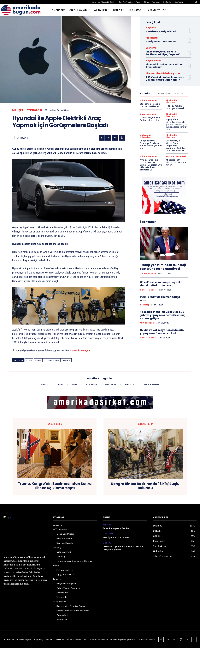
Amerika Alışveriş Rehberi (161, 31)
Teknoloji (34, 110)
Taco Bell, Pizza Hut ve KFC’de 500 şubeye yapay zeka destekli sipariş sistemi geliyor (162, 315)
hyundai (66, 360)
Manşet (138, 2)
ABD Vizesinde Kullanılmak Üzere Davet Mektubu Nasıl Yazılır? (165, 78)
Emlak (117, 9)
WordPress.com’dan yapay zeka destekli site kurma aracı (161, 283)
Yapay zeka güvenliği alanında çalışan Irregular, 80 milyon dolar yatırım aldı (176, 124)
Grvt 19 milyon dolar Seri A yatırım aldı (150, 119)
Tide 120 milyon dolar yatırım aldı (175, 107)
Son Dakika (167, 2)
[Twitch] (180, 639)
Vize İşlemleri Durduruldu (161, 41)
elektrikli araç (52, 360)
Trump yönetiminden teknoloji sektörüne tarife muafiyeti (163, 267)
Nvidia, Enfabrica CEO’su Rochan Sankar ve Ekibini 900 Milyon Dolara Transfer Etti (151, 164)
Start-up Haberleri (176, 156)
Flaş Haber (156, 2)
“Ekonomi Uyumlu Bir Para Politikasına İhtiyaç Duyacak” (163, 53)
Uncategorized (148, 114)
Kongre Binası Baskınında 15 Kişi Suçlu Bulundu (145, 486)
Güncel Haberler (148, 100)
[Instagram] (195, 2)
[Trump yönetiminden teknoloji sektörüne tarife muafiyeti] (164, 243)
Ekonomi (151, 48)
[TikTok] (174, 639)
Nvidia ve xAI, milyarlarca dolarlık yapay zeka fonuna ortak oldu (162, 331)
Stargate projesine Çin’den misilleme (150, 105)
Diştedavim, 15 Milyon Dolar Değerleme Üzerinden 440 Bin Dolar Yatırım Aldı (175, 145)
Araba (38, 360)
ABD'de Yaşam (164, 93)
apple (29, 360)
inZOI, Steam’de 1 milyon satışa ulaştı (160, 298)
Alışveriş (100, 9)
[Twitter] (108, 138)
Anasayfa (58, 9)
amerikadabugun (81, 350)
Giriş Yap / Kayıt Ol (126, 2)
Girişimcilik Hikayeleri (171, 101)
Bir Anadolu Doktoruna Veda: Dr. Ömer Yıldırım (164, 66)
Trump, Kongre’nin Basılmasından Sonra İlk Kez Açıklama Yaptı (55, 486)
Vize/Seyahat (157, 9)
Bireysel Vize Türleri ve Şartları (164, 73)
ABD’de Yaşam (78, 9)
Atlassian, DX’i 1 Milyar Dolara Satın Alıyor (176, 162)
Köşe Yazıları (179, 2)
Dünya (146, 2)
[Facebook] (191, 2)
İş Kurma (135, 9)
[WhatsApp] (122, 138)
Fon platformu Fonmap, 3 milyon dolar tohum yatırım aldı (151, 144)
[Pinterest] (115, 138)
